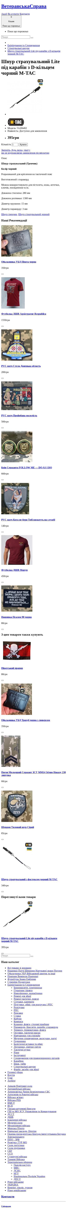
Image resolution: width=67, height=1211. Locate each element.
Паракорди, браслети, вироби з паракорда (36, 1027)
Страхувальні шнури (18, 48)
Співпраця (6, 1206)
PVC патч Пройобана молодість (19, 415)
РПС (16, 1010)
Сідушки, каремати (24, 1001)
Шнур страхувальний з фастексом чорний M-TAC (29, 879)
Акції (4, 14)
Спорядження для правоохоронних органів (37, 1058)
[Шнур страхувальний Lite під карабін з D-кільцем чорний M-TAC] (25, 114)
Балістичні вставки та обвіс (28, 1044)
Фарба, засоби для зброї (26, 1069)
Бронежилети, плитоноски (28, 987)
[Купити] (2, 274)
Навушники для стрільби (27, 1035)
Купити (23, 144)
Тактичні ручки (22, 1049)
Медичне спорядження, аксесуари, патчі (35, 1038)
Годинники (20, 1041)
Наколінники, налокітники (28, 993)
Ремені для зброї (22, 996)
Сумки (17, 1015)
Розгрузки (19, 1007)
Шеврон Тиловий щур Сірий (17, 827)
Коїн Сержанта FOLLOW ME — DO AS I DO (26, 467)
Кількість (6, 144)
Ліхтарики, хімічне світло (27, 1047)
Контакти (25, 14)
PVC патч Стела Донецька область (21, 366)
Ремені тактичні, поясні (26, 999)
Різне (16, 1052)
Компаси (18, 1021)
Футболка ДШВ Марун (14, 570)
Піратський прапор (12, 668)
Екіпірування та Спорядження (23, 45)
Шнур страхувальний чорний (34, 214)
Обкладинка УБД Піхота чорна (18, 261)
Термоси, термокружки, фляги (30, 1030)
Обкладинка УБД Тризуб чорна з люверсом (25, 720)
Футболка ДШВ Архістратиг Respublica (23, 313)
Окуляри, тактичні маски (27, 1032)
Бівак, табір (20, 1063)
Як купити (13, 14)
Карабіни (19, 1061)
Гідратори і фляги (23, 990)
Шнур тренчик (9, 214)
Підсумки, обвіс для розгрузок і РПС (33, 1004)
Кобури (18, 1018)
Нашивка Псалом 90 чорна (16, 617)
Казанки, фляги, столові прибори (31, 1024)
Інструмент (20, 1055)
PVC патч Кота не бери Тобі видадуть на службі (28, 519)
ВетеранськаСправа (23, 6)
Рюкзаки (18, 1013)
